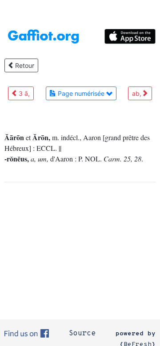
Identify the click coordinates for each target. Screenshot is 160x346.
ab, (137, 93)
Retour (23, 65)
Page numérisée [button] (81, 93)
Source (82, 333)
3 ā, (23, 93)
